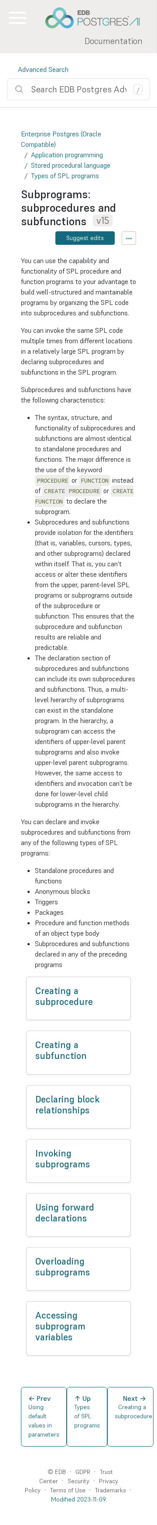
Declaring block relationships (67, 1105)
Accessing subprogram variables (60, 1326)
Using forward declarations (64, 1213)
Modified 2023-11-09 (78, 1499)
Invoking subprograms (62, 1159)
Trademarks (110, 1490)
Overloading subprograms (62, 1267)
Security (78, 1481)
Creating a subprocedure (64, 996)
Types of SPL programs (65, 175)
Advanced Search (43, 69)
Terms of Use (67, 1490)
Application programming (67, 154)
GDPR (82, 1472)
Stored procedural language (70, 165)
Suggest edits (85, 238)
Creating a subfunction (61, 1050)
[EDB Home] (97, 18)
